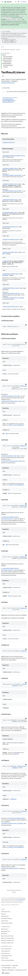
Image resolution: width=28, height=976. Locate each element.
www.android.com (5, 953)
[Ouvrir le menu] (2, 1)
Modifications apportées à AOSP (10, 24)
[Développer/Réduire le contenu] (10, 53)
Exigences (3, 914)
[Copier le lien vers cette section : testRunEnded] (11, 714)
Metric (16, 754)
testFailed (6, 226)
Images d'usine (4, 920)
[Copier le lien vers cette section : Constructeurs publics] (21, 316)
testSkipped (6, 274)
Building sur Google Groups (7, 940)
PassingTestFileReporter (8, 102)
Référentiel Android (5, 911)
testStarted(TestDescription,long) (12, 401)
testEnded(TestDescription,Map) (12, 175)
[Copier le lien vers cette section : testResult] (9, 678)
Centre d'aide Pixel (5, 951)
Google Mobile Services (6, 955)
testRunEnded (6, 261)
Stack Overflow (4, 958)
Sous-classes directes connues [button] (9, 100)
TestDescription (20, 155)
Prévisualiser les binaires (6, 918)
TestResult (15, 685)
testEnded (5, 168)
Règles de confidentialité (8, 970)
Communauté (15, 965)
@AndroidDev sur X (5, 931)
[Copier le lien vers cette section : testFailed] (9, 602)
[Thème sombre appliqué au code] (26, 325)
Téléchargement (5, 916)
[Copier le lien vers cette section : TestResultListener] (14, 321)
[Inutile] (19, 50)
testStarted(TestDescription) (11, 293)
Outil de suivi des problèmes (7, 960)
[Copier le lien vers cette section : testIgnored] (10, 645)
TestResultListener (8, 142)
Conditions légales (6, 967)
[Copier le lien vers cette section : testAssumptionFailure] (17, 339)
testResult (6, 252)
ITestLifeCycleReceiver (8, 83)
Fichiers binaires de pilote (6, 923)
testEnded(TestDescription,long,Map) (13, 297)
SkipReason (5, 275)
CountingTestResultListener (8, 100)
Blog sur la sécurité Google (7, 936)
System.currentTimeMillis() (16, 425)
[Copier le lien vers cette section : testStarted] (10, 805)
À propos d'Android (5, 965)
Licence (14, 967)
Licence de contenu (21, 899)
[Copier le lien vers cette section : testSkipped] (10, 760)
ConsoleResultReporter (7, 99)
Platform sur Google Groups (7, 938)
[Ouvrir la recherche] (16, 2)
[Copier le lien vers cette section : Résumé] (9, 134)
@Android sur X (4, 929)
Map (7, 433)
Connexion (23, 1)
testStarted (6, 288)
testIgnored (6, 239)
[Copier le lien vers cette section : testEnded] (9, 380)
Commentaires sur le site (21, 970)
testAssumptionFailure (9, 155)
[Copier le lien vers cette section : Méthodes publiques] (19, 334)
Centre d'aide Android (6, 948)
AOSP (2, 46)
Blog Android (4, 933)
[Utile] (17, 50)
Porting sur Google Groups (7, 942)
